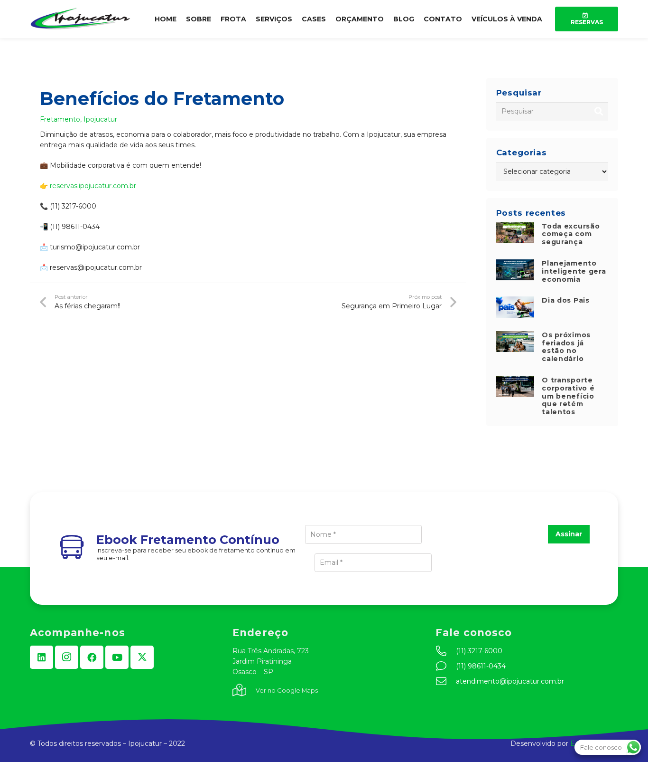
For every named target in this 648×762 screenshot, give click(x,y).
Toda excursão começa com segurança (571, 234)
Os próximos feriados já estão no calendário (566, 347)
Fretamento (60, 119)
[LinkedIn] (41, 657)
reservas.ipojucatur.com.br (93, 185)
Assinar (568, 534)
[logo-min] (80, 19)
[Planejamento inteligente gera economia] (515, 264)
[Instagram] (66, 657)
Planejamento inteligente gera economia (574, 271)
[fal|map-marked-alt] (244, 691)
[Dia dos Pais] (515, 301)
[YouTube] (117, 657)
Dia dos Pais (565, 300)
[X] (142, 657)
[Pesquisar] (599, 111)
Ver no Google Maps (287, 690)
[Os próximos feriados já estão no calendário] (515, 336)
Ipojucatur (100, 119)
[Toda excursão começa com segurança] (515, 227)
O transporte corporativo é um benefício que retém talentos (568, 396)
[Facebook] (91, 657)
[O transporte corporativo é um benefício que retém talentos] (515, 381)
